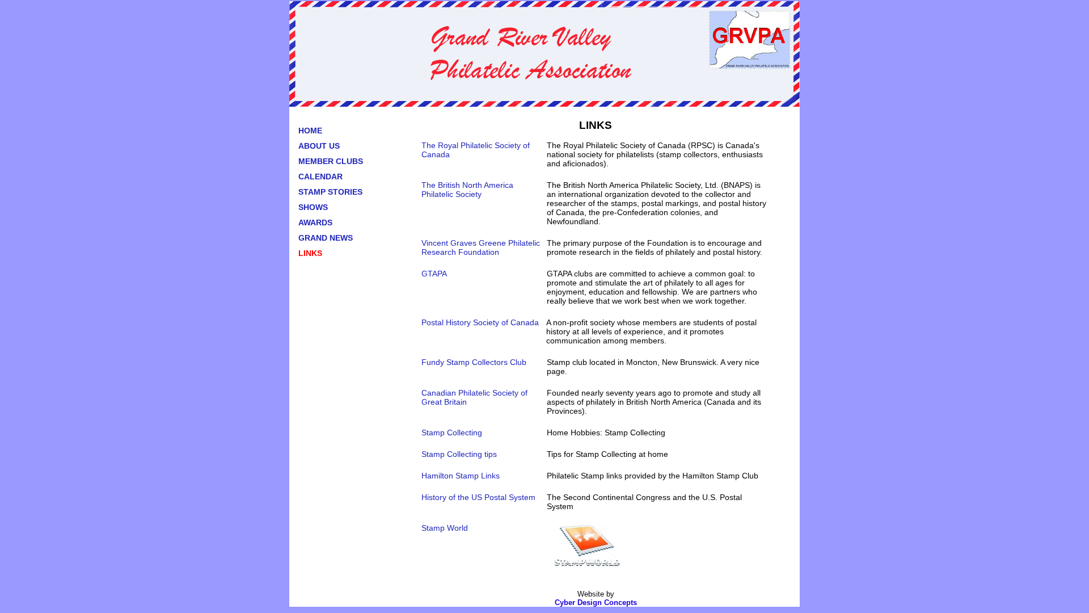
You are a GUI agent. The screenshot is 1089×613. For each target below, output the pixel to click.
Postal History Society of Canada (480, 322)
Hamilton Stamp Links (460, 475)
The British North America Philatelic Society (467, 189)
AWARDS (315, 222)
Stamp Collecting (451, 432)
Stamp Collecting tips (459, 454)
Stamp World (444, 527)
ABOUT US (319, 145)
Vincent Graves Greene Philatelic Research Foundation (480, 247)
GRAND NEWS (325, 237)
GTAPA (434, 273)
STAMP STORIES (330, 191)
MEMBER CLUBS (330, 161)
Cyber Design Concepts (596, 602)
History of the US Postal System (478, 497)
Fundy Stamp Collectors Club (473, 362)
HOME (310, 130)
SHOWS (313, 207)
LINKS (310, 253)
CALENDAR (320, 176)
